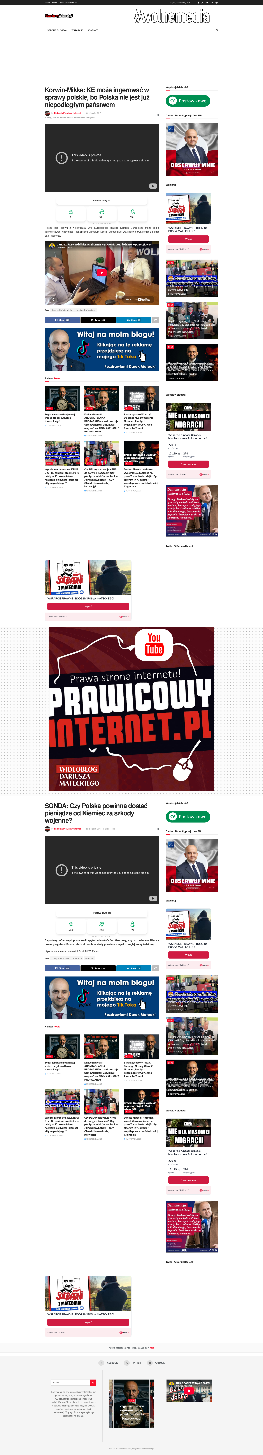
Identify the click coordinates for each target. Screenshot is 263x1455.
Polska (47, 2)
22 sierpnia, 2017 (93, 113)
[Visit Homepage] (59, 16)
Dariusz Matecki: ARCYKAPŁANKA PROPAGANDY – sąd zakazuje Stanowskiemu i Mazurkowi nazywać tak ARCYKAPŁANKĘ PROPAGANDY (101, 423)
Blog (49, 117)
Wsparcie (77, 30)
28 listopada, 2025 (94, 435)
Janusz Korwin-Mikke (63, 117)
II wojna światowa (60, 958)
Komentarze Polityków (68, 2)
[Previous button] (111, 1404)
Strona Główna (57, 30)
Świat (54, 2)
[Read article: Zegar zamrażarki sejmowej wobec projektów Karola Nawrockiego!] (62, 398)
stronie (80, 1415)
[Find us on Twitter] (202, 2)
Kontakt (93, 30)
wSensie (89, 958)
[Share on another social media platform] (155, 320)
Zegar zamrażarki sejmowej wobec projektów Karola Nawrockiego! (60, 418)
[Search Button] (217, 30)
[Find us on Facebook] (198, 2)
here (151, 1347)
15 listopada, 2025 (54, 487)
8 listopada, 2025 (133, 490)
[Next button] (152, 1404)
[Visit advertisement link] (172, 16)
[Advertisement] (131, 57)
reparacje (77, 958)
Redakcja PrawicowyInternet (67, 113)
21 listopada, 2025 (133, 432)
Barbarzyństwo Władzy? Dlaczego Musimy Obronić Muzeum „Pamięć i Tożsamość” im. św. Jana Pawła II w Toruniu (138, 421)
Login (215, 2)
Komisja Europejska (85, 310)
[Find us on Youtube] (207, 2)
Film (113, 828)
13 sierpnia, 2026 (53, 425)
